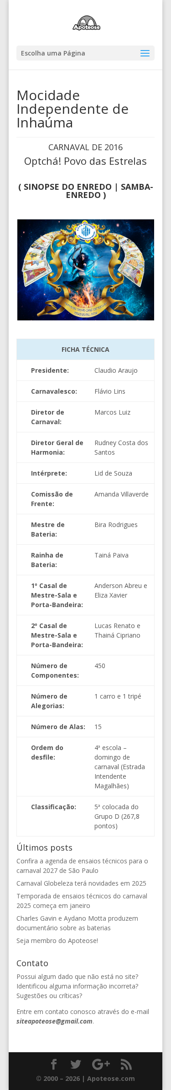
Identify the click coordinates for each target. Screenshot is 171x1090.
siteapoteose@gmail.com (54, 1021)
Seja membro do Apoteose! (57, 940)
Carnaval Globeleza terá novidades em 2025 (81, 883)
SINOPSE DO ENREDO (68, 186)
